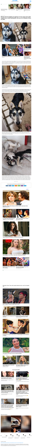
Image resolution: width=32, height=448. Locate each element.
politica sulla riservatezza (4, 442)
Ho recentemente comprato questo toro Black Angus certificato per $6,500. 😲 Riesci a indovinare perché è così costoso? (22, 379)
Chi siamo (18, 442)
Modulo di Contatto (14, 442)
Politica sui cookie (9, 442)
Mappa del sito (21, 442)
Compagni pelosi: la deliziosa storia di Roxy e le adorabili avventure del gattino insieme (22, 406)
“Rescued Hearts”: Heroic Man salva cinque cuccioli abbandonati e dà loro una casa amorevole (7, 392)
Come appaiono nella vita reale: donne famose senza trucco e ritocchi (7, 378)
